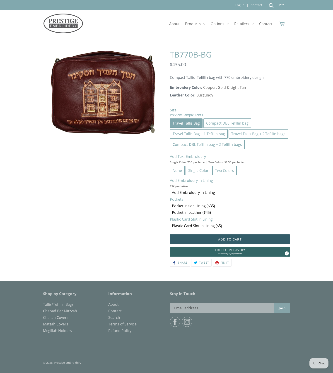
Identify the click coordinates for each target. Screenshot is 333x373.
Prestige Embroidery (67, 363)
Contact (256, 5)
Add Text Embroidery (207, 159)
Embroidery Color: (186, 87)
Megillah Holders (57, 330)
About (113, 304)
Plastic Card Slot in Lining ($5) (197, 225)
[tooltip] (287, 253)
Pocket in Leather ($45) (191, 212)
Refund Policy (119, 330)
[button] (230, 252)
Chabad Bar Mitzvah (60, 310)
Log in (239, 5)
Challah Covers (55, 317)
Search (114, 317)
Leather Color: (182, 95)
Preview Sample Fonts (186, 115)
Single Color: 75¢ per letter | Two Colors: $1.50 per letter (207, 162)
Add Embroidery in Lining (193, 192)
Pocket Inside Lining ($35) (193, 205)
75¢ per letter (179, 186)
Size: (186, 112)
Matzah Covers (55, 324)
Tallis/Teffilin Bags (58, 304)
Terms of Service (122, 324)
